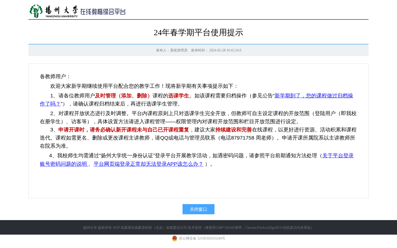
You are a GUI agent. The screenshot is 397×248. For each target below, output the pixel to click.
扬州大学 (90, 228)
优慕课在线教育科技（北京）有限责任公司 (154, 228)
